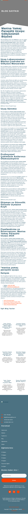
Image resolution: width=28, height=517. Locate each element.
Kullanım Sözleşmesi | (16, 498)
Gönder (14, 480)
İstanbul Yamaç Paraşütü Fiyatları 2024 (12, 303)
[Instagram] (14, 491)
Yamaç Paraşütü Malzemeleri (10, 304)
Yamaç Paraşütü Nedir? (9, 300)
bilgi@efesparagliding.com (13, 286)
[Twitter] (9, 491)
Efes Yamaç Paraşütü (14, 507)
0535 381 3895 (11, 285)
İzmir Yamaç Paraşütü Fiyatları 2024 (12, 301)
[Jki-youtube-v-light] (18, 491)
